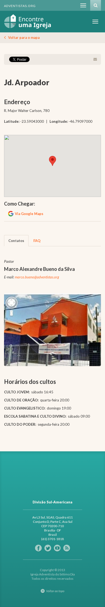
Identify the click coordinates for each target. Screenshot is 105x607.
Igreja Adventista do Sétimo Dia (27, 21)
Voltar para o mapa (24, 37)
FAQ (36, 240)
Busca (95, 5)
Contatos (16, 240)
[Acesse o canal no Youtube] (57, 548)
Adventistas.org (20, 6)
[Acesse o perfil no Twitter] (47, 548)
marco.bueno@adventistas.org (37, 277)
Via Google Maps (29, 214)
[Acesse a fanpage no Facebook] (38, 548)
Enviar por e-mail (95, 59)
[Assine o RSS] (66, 548)
